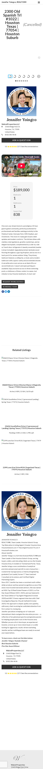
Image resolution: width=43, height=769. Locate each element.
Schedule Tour (10, 287)
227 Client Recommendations (27, 146)
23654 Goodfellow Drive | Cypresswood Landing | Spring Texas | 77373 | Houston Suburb (21, 427)
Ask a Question (21, 140)
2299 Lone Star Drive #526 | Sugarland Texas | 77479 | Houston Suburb (21, 468)
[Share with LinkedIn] (8, 291)
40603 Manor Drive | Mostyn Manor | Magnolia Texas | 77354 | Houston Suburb (21, 386)
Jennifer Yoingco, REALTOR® (14, 2)
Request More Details (13, 282)
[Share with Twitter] (5, 291)
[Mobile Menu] (39, 2)
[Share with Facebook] (3, 291)
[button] (39, 57)
